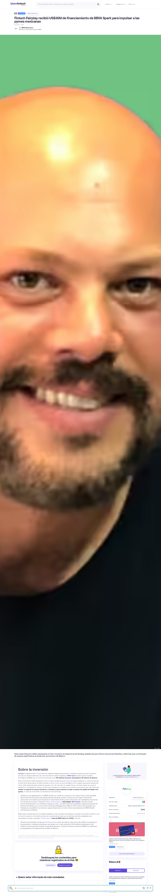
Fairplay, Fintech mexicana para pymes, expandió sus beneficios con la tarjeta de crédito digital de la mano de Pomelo (127, 840)
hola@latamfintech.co (131, 777)
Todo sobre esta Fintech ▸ (127, 853)
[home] (18, 4)
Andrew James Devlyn (53, 802)
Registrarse (119, 4)
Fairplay (67, 781)
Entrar (130, 4)
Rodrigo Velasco (46, 818)
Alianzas (112, 883)
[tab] (118, 870)
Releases (112, 846)
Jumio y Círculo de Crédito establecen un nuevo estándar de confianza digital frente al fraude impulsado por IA (126, 877)
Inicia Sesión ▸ (50, 865)
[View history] (144, 888)
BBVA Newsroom (27, 27)
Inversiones (21, 13)
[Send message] (147, 888)
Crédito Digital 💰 (32, 13)
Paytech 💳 (120, 847)
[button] (108, 4)
